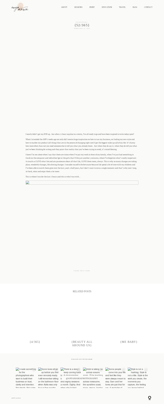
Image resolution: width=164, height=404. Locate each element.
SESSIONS (78, 7)
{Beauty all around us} (82, 323)
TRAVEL (122, 7)
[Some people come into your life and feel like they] (115, 377)
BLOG (135, 7)
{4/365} (35, 323)
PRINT (92, 7)
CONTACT (148, 7)
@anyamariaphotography (82, 378)
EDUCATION (107, 7)
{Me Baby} (129, 323)
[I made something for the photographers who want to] (26, 377)
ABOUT (64, 7)
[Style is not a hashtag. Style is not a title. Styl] (138, 377)
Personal (82, 22)
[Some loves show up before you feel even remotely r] (48, 377)
